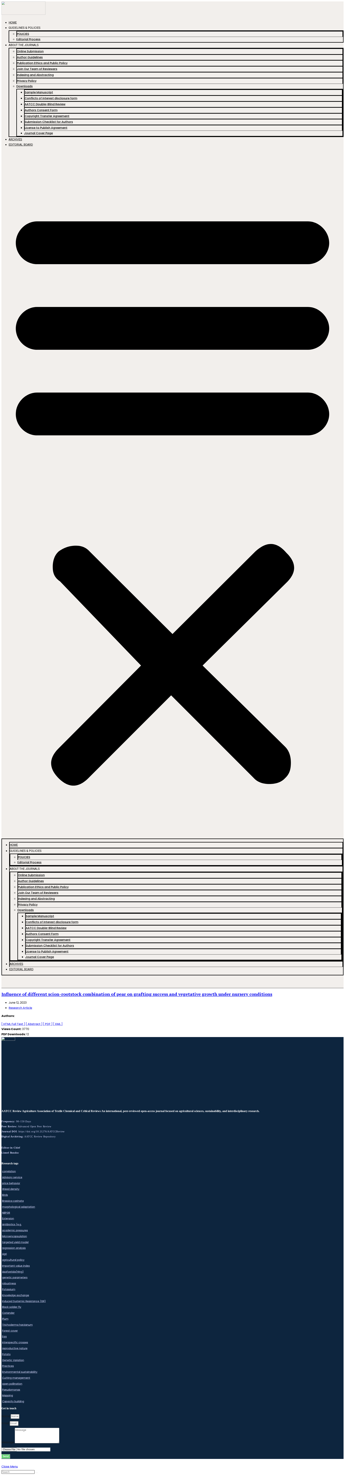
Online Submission (30, 51)
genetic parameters (14, 1277)
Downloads (24, 86)
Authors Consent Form (41, 110)
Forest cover (10, 1330)
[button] (172, 494)
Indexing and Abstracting (35, 75)
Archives (15, 139)
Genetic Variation (13, 1360)
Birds (5, 1195)
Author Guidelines (30, 57)
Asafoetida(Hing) (13, 1272)
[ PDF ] (47, 1024)
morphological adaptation (18, 1207)
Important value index (16, 1266)
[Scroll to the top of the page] (2, 1461)
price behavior (11, 1183)
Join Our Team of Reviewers (37, 69)
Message (8, 1442)
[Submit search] (36, 1472)
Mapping (7, 1395)
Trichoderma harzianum (17, 1325)
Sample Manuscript (39, 92)
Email (5, 1423)
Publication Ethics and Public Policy (42, 63)
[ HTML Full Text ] (13, 1024)
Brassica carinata (13, 1201)
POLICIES (23, 34)
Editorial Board (21, 144)
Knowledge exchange (15, 1295)
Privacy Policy (26, 81)
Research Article (20, 1008)
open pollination (12, 1384)
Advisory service (12, 1177)
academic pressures (15, 1230)
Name (6, 1416)
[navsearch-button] (6, 983)
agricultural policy (13, 1260)
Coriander (8, 1313)
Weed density (10, 1189)
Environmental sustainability (19, 1372)
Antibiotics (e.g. (12, 1224)
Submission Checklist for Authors (49, 122)
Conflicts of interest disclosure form (51, 98)
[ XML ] (58, 1024)
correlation (9, 1171)
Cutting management (16, 1378)
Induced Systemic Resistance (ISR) (24, 1301)
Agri (4, 1254)
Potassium (8, 1289)
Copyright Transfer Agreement (47, 116)
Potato (6, 1354)
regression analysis (14, 1248)
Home (13, 22)
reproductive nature (14, 1348)
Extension (8, 1218)
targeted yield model (15, 1242)
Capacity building (13, 1401)
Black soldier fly (11, 1307)
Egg (4, 1336)
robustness (9, 1283)
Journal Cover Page (38, 133)
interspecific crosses (15, 1342)
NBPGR (6, 1213)
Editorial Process (28, 39)
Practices (8, 1366)
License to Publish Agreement (46, 128)
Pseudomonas (11, 1389)
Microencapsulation (14, 1236)
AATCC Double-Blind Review (45, 104)
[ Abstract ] (34, 1024)
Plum (5, 1319)
